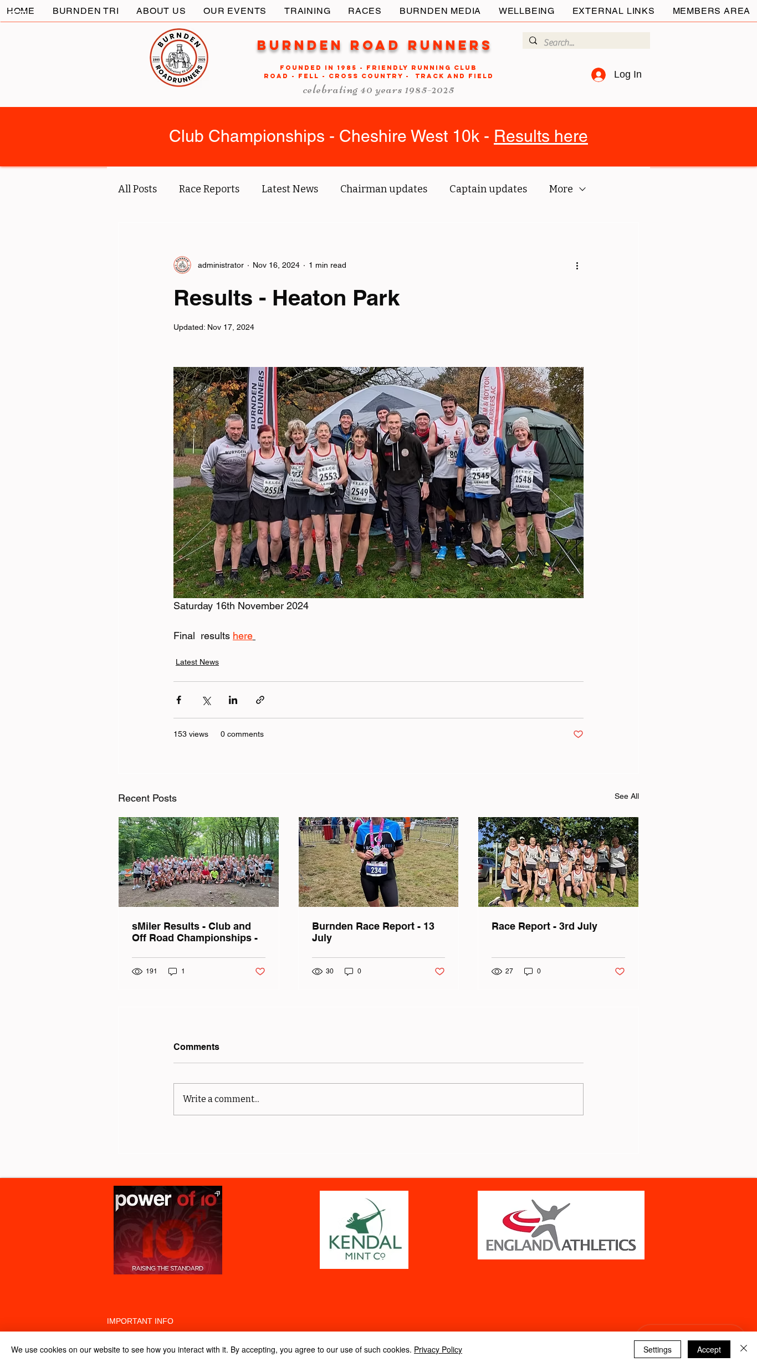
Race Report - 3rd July (544, 926)
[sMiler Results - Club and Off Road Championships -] (199, 862)
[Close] (743, 1349)
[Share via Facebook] (178, 700)
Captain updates (488, 189)
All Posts (137, 189)
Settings (657, 1349)
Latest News (290, 189)
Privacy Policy (438, 1349)
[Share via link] (260, 700)
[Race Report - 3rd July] (558, 862)
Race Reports (209, 189)
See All (627, 796)
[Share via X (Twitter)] (206, 700)
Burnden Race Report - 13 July (373, 931)
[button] (19, 16)
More (561, 189)
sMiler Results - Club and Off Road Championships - (195, 931)
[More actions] (577, 265)
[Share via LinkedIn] (233, 700)
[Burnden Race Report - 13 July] (379, 862)
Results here (541, 136)
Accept (709, 1349)
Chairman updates (383, 189)
